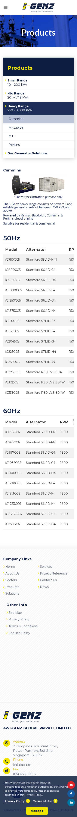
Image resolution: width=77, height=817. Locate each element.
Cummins (16, 119)
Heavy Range (19, 108)
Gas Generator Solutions (27, 153)
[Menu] (5, 7)
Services (46, 567)
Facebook (71, 793)
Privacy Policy (19, 619)
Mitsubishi (16, 127)
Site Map (15, 613)
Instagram (71, 802)
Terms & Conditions (23, 626)
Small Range (17, 82)
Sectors (11, 580)
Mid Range (17, 95)
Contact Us (48, 580)
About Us (12, 573)
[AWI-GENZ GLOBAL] (38, 7)
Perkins (14, 145)
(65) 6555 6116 (22, 764)
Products (12, 587)
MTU (12, 136)
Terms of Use (42, 801)
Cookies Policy (19, 633)
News (44, 587)
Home (10, 567)
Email (71, 785)
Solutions (12, 593)
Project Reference (54, 573)
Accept (37, 811)
